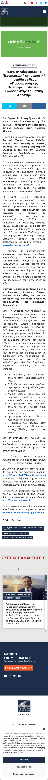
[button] (44, 729)
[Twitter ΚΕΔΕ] (41, 2)
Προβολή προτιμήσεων (24, 774)
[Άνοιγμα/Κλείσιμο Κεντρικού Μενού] (44, 11)
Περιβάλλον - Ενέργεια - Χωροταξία (18, 537)
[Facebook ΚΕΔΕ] (36, 2)
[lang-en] (6, 2)
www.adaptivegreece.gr (15, 245)
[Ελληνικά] (2, 2)
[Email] (24, 106)
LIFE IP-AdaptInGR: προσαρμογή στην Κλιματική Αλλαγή (23, 528)
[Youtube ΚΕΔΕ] (32, 2)
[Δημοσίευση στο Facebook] (39, 106)
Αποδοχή (24, 760)
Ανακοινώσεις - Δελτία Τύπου (15, 533)
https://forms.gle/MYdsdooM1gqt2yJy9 (24, 475)
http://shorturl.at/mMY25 (16, 500)
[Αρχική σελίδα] (4, 11)
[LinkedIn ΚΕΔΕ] (46, 2)
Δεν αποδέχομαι (24, 767)
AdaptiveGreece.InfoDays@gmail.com (23, 512)
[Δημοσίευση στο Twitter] (9, 106)
